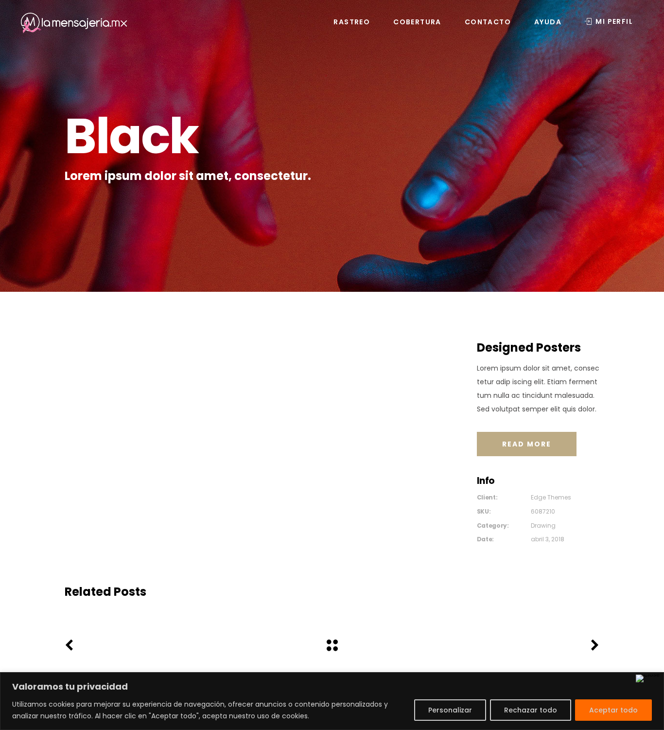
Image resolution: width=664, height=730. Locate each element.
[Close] (648, 678)
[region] (332, 701)
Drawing (543, 525)
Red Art (148, 610)
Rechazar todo (530, 710)
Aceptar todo (613, 710)
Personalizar (450, 710)
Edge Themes (551, 497)
